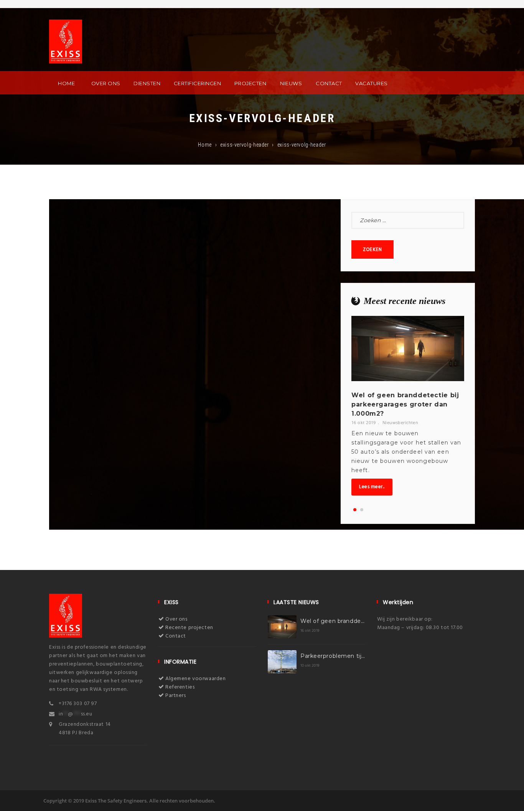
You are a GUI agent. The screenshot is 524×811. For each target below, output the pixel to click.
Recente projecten (188, 627)
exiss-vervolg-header (244, 145)
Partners (175, 695)
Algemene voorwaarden (195, 678)
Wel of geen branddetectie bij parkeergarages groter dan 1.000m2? (405, 404)
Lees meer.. (372, 487)
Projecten (250, 83)
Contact (329, 83)
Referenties (179, 687)
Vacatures (371, 83)
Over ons (105, 83)
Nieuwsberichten (400, 422)
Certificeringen (197, 83)
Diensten (146, 83)
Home (66, 83)
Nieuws (291, 83)
